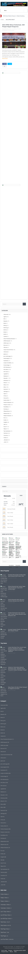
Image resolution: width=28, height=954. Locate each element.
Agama (5, 316)
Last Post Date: (4, 939)
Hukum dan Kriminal (8, 349)
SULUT (5, 426)
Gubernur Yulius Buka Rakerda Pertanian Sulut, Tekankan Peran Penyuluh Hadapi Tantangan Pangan (17, 669)
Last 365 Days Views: (6, 918)
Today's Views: (4, 897)
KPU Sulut (6, 371)
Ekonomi (6, 345)
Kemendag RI (6, 358)
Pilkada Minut (7, 411)
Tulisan (5, 437)
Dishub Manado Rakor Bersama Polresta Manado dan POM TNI (16, 600)
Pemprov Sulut (7, 404)
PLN (4, 417)
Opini (5, 393)
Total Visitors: (4, 925)
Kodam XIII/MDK (7, 362)
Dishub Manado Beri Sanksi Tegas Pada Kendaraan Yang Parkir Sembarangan (16, 588)
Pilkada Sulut (6, 413)
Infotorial (6, 351)
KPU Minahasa (7, 367)
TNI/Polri (6, 433)
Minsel (5, 382)
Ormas (5, 395)
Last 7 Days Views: (5, 911)
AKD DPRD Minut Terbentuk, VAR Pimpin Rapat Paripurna (13, 26)
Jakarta (5, 354)
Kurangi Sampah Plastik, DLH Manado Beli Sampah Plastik (17, 630)
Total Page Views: (5, 929)
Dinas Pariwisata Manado (9, 338)
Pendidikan (6, 406)
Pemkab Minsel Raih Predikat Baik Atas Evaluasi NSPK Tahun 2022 (17, 575)
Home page (4, 950)
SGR (4, 424)
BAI (4, 318)
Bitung (5, 325)
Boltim (5, 334)
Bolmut (5, 329)
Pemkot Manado (7, 402)
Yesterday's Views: (5, 904)
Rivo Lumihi (9, 29)
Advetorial (5, 30)
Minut (5, 384)
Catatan (5, 336)
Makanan (6, 376)
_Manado (6, 440)
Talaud (5, 428)
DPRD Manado (7, 340)
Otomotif (6, 398)
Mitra (5, 387)
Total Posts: (4, 932)
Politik (5, 420)
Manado (5, 378)
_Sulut (5, 442)
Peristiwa (6, 409)
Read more (5, 58)
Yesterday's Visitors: (6, 908)
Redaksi (10, 950)
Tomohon (6, 435)
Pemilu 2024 (6, 400)
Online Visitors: (4, 894)
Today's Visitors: (5, 901)
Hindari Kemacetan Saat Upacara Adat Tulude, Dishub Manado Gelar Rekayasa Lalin (17, 614)
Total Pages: (4, 935)
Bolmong (6, 327)
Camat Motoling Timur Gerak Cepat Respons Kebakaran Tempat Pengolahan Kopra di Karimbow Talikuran (17, 649)
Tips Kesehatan (7, 431)
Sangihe (5, 422)
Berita (5, 323)
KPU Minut (6, 369)
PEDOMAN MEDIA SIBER (20, 950)
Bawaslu (5, 321)
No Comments (11, 30)
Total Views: (4, 922)
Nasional (5, 389)
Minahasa (6, 380)
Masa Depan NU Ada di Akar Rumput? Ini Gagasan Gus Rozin (17, 687)
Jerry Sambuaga (7, 356)
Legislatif (5, 373)
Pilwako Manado (7, 415)
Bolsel (5, 332)
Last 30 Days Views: (6, 915)
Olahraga (6, 391)
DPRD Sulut (6, 343)
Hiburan (5, 347)
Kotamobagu (6, 365)
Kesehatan (6, 360)
